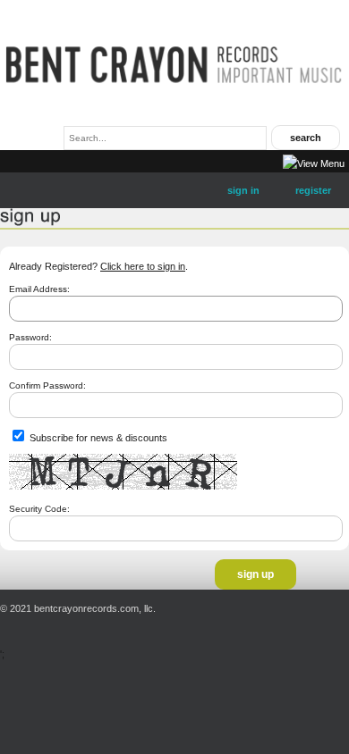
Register (313, 190)
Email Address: (39, 289)
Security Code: (39, 509)
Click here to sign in (142, 266)
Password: (30, 337)
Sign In (243, 190)
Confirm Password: (47, 385)
